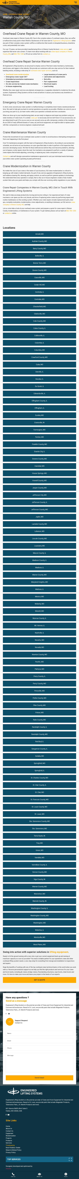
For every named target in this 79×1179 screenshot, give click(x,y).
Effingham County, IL (39, 401)
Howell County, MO (39, 480)
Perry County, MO (39, 683)
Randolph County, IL (39, 727)
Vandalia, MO (39, 858)
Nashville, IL (39, 633)
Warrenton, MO (39, 894)
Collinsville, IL (39, 335)
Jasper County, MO (39, 488)
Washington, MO (39, 923)
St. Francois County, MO (40, 800)
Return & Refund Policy (13, 1150)
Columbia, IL (39, 343)
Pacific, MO (39, 662)
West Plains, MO (39, 945)
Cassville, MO (39, 277)
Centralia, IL (39, 292)
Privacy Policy (11, 1152)
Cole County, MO (39, 321)
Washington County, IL (39, 908)
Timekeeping (10, 1145)
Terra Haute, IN (39, 836)
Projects (9, 1138)
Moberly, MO (39, 604)
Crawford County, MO (39, 357)
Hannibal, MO (40, 466)
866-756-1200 (19, 54)
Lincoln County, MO (39, 538)
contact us (46, 54)
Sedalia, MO (39, 756)
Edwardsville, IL (39, 393)
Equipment (9, 1133)
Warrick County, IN (40, 901)
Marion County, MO (39, 575)
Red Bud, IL (39, 742)
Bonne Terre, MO (39, 263)
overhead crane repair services (41, 71)
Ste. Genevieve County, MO (39, 821)
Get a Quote (39, 980)
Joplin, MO (39, 517)
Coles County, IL (39, 328)
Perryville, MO (39, 691)
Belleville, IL (39, 256)
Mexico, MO (39, 596)
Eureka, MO (39, 415)
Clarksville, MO (39, 314)
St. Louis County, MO (39, 807)
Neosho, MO (39, 640)
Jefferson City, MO (39, 495)
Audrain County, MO (39, 241)
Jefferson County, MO (39, 509)
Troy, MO (39, 843)
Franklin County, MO (39, 444)
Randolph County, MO (39, 734)
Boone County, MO (40, 270)
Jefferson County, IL (39, 502)
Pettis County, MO (39, 698)
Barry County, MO (39, 248)
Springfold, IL (40, 771)
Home (5, 14)
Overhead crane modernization (17, 74)
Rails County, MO (39, 720)
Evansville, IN (39, 422)
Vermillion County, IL (39, 865)
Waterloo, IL (39, 930)
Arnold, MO (39, 234)
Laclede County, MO (39, 524)
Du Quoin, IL (39, 386)
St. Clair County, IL (39, 785)
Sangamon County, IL (39, 749)
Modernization (11, 1136)
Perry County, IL (39, 676)
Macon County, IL (39, 553)
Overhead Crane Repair (18, 14)
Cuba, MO (39, 364)
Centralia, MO (39, 299)
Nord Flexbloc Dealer (13, 1148)
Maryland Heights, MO (39, 582)
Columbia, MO (39, 350)
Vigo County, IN (39, 879)
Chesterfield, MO (39, 306)
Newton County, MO (39, 654)
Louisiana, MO (39, 546)
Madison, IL (39, 567)
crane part (34, 118)
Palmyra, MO (39, 669)
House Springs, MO (39, 473)
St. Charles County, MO (39, 778)
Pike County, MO (39, 705)
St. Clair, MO (39, 792)
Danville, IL (39, 372)
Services (9, 1143)
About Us (9, 1129)
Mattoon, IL (39, 589)
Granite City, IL (39, 451)
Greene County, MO (39, 459)
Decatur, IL (39, 379)
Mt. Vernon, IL (39, 625)
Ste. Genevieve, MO (39, 829)
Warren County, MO (39, 887)
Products (9, 1140)
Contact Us (18, 1023)
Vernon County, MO (39, 872)
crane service (64, 49)
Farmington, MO (39, 430)
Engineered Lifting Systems (62, 41)
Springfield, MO (39, 763)
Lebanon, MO (39, 531)
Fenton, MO (39, 437)
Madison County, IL (39, 560)
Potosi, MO (39, 712)
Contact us (6, 156)
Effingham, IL (39, 408)
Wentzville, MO (39, 937)
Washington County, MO (39, 916)
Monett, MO (39, 611)
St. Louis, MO (39, 814)
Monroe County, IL (39, 618)
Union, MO (39, 850)
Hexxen (8, 1169)
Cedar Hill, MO (39, 285)
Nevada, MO (39, 647)
